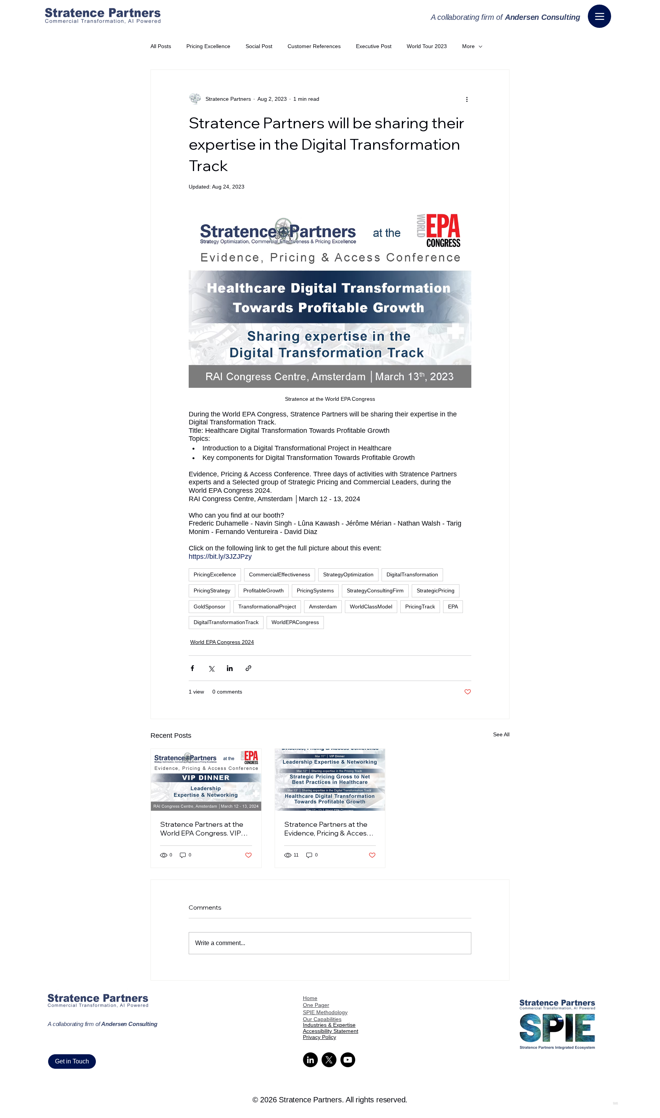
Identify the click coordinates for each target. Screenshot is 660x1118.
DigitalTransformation (412, 574)
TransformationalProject (267, 606)
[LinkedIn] (310, 1059)
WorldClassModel (371, 606)
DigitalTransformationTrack (226, 622)
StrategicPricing (436, 590)
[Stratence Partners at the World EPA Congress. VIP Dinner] (206, 780)
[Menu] (599, 16)
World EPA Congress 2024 (222, 642)
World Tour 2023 (427, 46)
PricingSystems (315, 590)
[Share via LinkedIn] (229, 668)
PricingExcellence (215, 574)
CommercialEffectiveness (279, 574)
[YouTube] (347, 1059)
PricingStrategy (212, 590)
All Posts (160, 46)
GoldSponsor (209, 606)
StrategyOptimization (348, 574)
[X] (329, 1059)
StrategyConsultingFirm (375, 590)
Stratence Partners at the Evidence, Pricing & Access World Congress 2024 (327, 828)
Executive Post (373, 46)
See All (501, 734)
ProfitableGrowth (263, 590)
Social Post (259, 46)
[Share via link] (248, 668)
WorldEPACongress (295, 622)
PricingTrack (420, 606)
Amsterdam (323, 606)
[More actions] (466, 98)
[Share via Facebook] (192, 668)
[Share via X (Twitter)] (211, 668)
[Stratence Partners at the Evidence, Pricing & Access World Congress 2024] (330, 780)
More (468, 46)
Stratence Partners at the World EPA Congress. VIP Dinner (201, 828)
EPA (453, 606)
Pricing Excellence (208, 46)
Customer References (314, 46)
